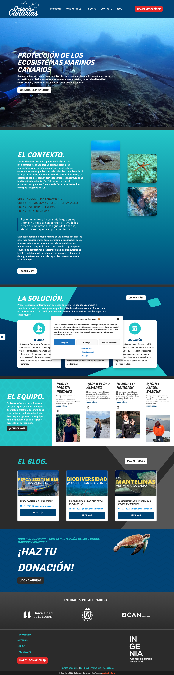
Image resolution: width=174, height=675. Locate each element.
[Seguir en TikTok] (63, 411)
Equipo (92, 9)
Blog (119, 9)
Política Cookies (86, 349)
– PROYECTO (24, 634)
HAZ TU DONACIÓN (30, 660)
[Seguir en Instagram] (3, 337)
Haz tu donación (147, 8)
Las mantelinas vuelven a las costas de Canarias (134, 502)
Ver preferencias (109, 342)
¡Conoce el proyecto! (34, 90)
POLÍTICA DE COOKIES (69, 668)
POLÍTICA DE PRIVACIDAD (90, 668)
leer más (38, 512)
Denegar (87, 342)
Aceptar (64, 342)
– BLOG (21, 646)
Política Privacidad (87, 352)
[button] (118, 319)
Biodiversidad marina (93, 508)
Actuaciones (73, 9)
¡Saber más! (27, 271)
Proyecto (56, 9)
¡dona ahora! (30, 580)
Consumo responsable (43, 506)
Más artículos (136, 460)
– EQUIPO (22, 640)
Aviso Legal (84, 356)
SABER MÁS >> (61, 406)
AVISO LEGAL (108, 668)
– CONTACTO (24, 651)
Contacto (106, 9)
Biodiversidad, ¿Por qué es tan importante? (86, 502)
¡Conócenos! (17, 428)
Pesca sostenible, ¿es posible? (37, 501)
